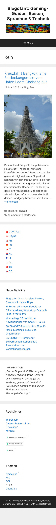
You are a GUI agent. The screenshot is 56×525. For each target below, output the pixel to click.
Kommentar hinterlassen (22, 215)
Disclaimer (12, 427)
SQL (8, 481)
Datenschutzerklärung (18, 423)
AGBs (11, 450)
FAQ (8, 477)
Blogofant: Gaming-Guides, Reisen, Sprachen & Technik (28, 13)
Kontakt (10, 430)
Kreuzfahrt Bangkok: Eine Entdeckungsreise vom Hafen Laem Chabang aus (25, 77)
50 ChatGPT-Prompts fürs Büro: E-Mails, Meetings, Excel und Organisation (26, 330)
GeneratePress (43, 504)
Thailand (13, 210)
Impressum (12, 419)
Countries (11, 488)
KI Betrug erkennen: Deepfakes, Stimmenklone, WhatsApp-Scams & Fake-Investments (26, 310)
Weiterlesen (11, 201)
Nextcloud (12, 474)
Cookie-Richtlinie (15, 444)
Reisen (23, 210)
